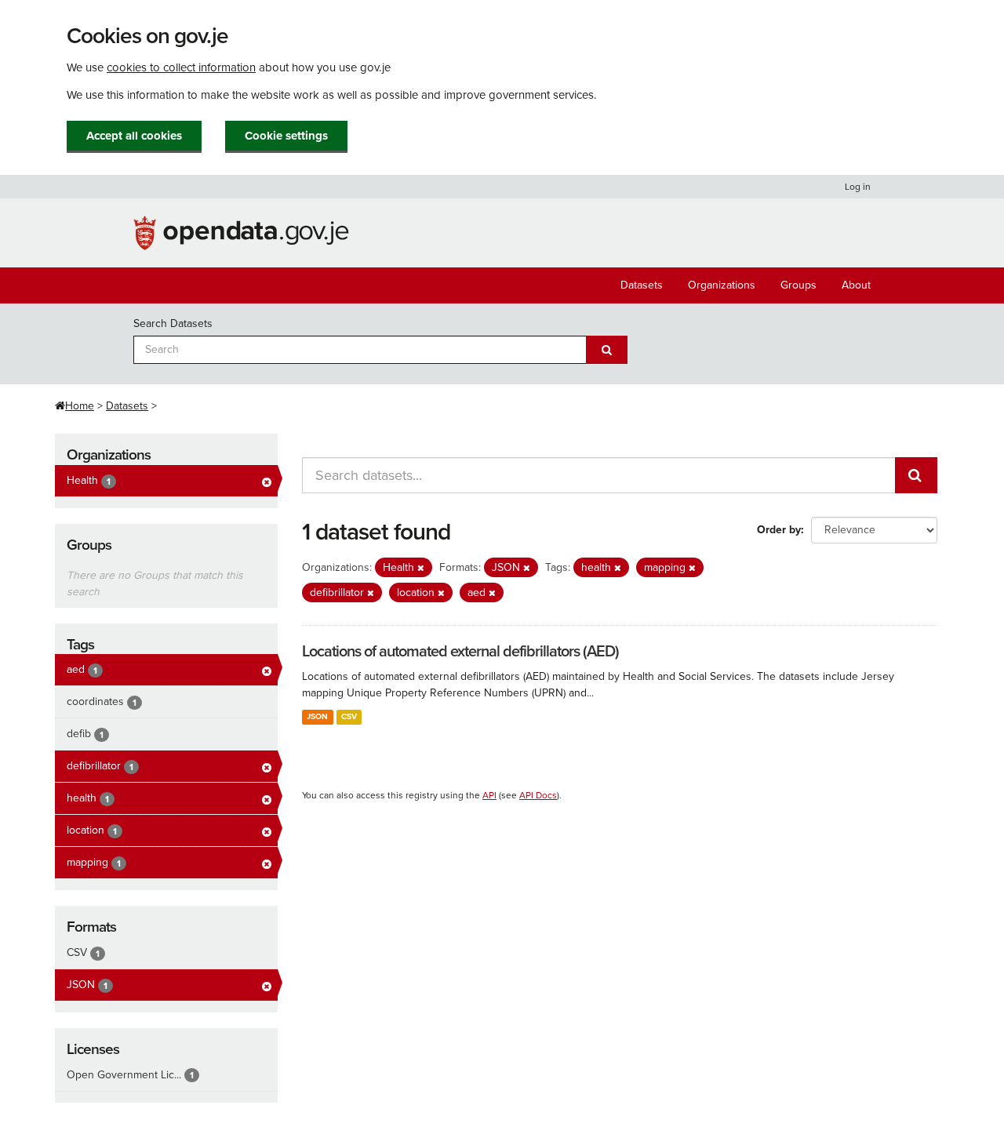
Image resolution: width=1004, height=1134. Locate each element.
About (856, 285)
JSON (317, 716)
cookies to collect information (181, 67)
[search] (916, 475)
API (489, 795)
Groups (798, 285)
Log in (858, 186)
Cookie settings (286, 136)
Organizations (721, 285)
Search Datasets (173, 323)
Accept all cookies (134, 136)
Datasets (641, 285)
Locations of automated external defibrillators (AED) (460, 651)
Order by (779, 529)
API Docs (538, 795)
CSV (349, 716)
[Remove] (420, 568)
